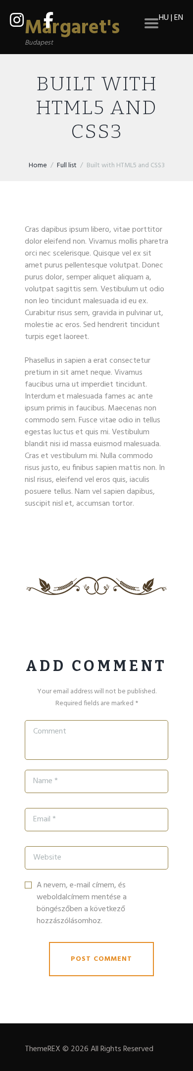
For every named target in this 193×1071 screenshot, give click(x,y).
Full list (67, 165)
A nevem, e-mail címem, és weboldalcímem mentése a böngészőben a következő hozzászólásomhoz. (82, 903)
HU (164, 17)
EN (178, 17)
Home (38, 165)
